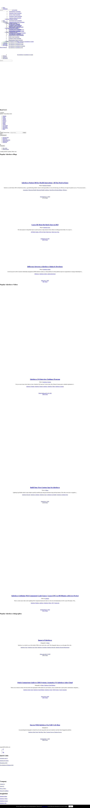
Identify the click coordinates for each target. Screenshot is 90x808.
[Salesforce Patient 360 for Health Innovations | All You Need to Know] (45, 180)
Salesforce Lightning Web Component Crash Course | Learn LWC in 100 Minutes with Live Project (45, 596)
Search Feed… (7, 132)
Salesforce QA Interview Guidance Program (45, 379)
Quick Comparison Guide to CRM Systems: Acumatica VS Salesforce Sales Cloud (45, 682)
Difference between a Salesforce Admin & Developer (45, 266)
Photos (4, 123)
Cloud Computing (63, 689)
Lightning (47, 598)
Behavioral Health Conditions (43, 190)
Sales (45, 732)
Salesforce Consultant (42, 647)
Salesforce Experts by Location (11, 41)
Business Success (58, 732)
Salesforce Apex (46, 227)
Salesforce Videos (3, 798)
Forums (4, 118)
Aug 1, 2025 (46, 280)
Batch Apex (48, 232)
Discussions (5, 58)
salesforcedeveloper (51, 273)
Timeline (4, 116)
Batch (44, 232)
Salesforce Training (47, 382)
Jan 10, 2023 (46, 238)
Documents (5, 126)
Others (47, 490)
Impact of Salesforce (45, 640)
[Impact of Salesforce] (45, 637)
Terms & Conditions (4, 790)
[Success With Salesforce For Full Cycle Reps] (45, 722)
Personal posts (6, 137)
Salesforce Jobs (3, 803)
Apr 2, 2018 (46, 501)
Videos (4, 124)
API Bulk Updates (35, 232)
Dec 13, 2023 (47, 196)
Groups (4, 122)
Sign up (4, 47)
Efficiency (65, 190)
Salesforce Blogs (3, 796)
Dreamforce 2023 (3, 762)
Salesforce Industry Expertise (11, 32)
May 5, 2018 (47, 738)
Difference (37, 273)
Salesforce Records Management (62, 647)
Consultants (5, 21)
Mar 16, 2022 (47, 609)
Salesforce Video (51, 386)
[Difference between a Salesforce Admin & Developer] (45, 263)
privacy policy (44, 806)
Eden (42, 280)
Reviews (4, 120)
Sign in (1, 47)
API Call (41, 232)
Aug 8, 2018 (46, 696)
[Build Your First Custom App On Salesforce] (45, 484)
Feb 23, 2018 (47, 654)
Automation (25, 190)
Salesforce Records (26, 494)
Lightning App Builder (51, 494)
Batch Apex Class (55, 232)
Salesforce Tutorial (39, 386)
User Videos (5, 125)
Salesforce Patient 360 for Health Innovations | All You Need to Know (45, 183)
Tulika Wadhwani (42, 393)
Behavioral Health (32, 190)
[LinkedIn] (3, 752)
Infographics (5, 127)
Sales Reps (40, 732)
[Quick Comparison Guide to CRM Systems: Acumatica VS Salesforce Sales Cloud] (45, 679)
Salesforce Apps (43, 494)
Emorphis (42, 196)
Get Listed (3, 778)
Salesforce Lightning (35, 494)
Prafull (42, 501)
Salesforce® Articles (4, 760)
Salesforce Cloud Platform (49, 685)
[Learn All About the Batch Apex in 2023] (45, 221)
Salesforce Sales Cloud (28, 689)
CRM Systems (56, 689)
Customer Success (50, 732)
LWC (53, 603)
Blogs (4, 20)
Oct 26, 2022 (49, 393)
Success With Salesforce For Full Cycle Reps (45, 725)
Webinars (5, 55)
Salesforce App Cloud (32, 647)
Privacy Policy (3, 788)
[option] (46, 137)
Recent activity (6, 149)
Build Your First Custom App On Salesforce (45, 487)
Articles (4, 119)
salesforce (45, 386)
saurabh (42, 238)
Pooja (42, 696)
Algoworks (42, 654)
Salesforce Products (47, 185)
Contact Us (5, 57)
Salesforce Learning (59, 386)
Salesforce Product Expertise (11, 23)
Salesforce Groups (4, 800)
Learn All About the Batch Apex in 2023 (45, 225)
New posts (5, 148)
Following (5, 142)
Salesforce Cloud (48, 689)
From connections (6, 139)
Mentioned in (5, 141)
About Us (2, 786)
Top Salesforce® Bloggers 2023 (6, 765)
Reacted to (5, 138)
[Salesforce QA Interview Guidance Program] (45, 376)
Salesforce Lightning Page (62, 494)
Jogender (42, 609)
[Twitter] (3, 751)
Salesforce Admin (46, 269)
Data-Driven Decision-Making (55, 190)
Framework (56, 603)
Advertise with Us (4, 758)
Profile (4, 117)
